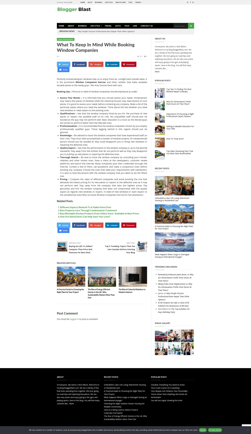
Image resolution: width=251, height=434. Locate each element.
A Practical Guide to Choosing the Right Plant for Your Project (174, 227)
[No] (247, 430)
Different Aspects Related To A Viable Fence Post (85, 207)
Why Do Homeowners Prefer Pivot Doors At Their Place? (178, 102)
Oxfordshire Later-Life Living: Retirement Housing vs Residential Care (172, 199)
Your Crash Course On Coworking (165, 388)
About (71, 26)
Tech (130, 2)
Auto (90, 2)
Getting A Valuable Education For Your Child (180, 127)
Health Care (120, 2)
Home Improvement (66, 39)
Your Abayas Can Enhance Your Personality (169, 391)
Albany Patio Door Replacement (171, 284)
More (157, 71)
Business (98, 2)
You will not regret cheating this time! (166, 400)
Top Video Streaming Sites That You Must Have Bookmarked (179, 152)
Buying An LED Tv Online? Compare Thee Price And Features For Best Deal (81, 249)
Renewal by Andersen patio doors (172, 274)
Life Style (109, 2)
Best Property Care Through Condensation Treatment (88, 210)
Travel (138, 2)
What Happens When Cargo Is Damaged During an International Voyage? (172, 255)
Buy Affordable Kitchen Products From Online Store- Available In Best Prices (99, 213)
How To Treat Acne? (175, 138)
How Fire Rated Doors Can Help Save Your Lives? (85, 216)
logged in (74, 319)
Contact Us (147, 26)
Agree (202, 430)
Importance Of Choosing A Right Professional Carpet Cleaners (180, 115)
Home (82, 2)
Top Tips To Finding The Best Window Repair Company (178, 90)
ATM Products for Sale (167, 302)
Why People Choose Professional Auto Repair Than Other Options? (106, 31)
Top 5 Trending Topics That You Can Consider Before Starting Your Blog (120, 249)
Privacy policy (215, 430)
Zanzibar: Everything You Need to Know (168, 385)
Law (135, 26)
